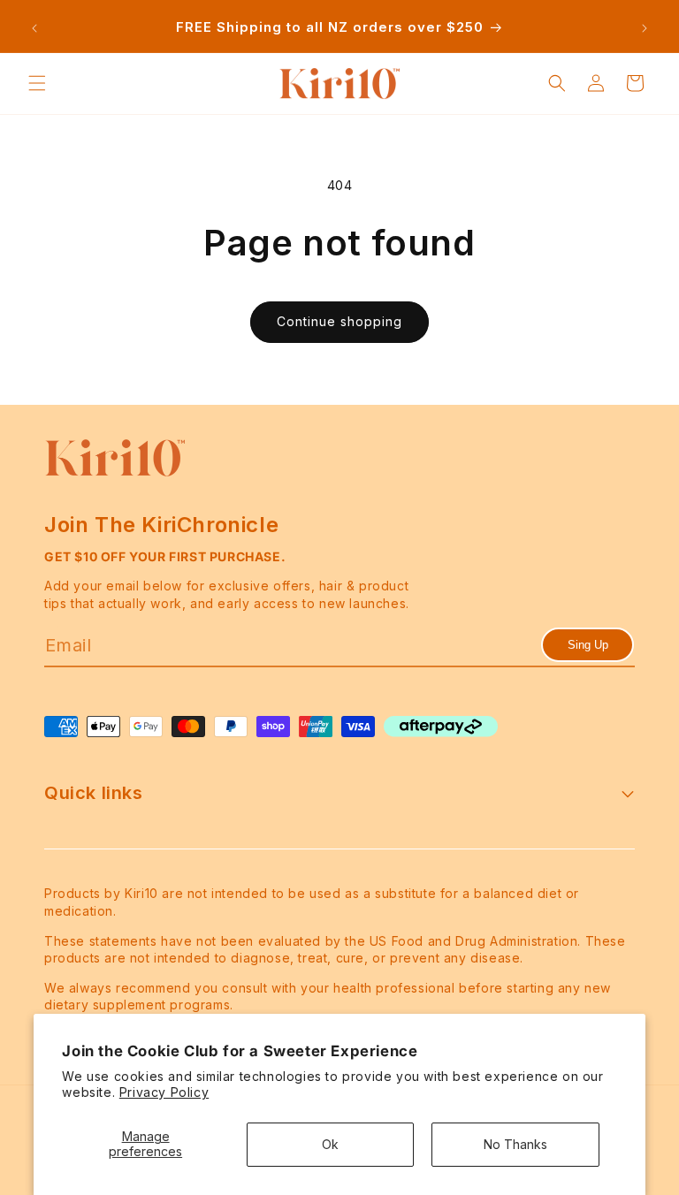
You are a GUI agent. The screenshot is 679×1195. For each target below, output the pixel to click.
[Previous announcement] (34, 28)
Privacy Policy (164, 1092)
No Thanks (515, 1144)
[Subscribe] (587, 645)
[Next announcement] (644, 28)
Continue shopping (339, 321)
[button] (37, 83)
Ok (330, 1144)
